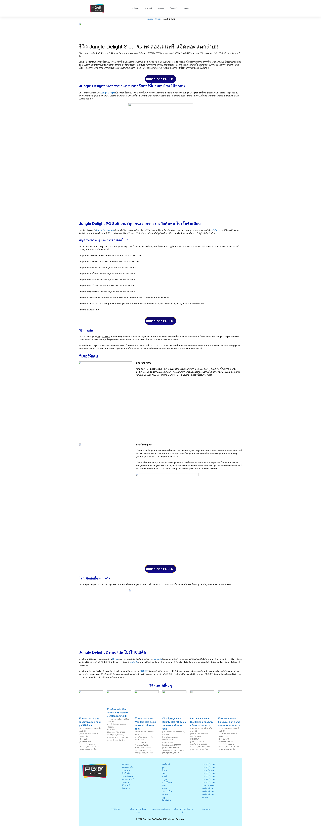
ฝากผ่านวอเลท (208, 785)
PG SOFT (144, 671)
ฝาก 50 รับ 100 (208, 773)
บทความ (185, 8)
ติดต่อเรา (126, 788)
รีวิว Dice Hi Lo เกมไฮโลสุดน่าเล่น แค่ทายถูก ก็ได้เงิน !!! (90, 722)
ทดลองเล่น (157, 659)
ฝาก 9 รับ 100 (208, 770)
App (163, 797)
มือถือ (214, 230)
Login (164, 779)
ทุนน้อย (205, 797)
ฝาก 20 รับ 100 (208, 767)
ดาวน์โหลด (167, 782)
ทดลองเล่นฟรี (128, 779)
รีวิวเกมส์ (173, 8)
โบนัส (164, 770)
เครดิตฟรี (148, 8)
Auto (164, 785)
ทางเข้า (165, 776)
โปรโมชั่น (134, 662)
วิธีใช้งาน (115, 809)
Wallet (164, 788)
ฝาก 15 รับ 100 (208, 782)
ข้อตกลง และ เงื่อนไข (160, 809)
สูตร (163, 767)
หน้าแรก (135, 8)
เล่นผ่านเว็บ (167, 791)
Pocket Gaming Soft (105, 230)
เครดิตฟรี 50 (207, 788)
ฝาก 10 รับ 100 (208, 764)
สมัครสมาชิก (127, 767)
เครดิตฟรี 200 (208, 794)
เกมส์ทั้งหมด (127, 776)
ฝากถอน (161, 8)
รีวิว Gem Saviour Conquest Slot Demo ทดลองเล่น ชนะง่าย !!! (229, 722)
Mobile (165, 794)
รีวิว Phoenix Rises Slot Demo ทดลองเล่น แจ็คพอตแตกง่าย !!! (201, 722)
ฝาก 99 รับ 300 (208, 779)
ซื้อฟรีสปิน (166, 800)
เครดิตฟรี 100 (208, 791)
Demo (115, 659)
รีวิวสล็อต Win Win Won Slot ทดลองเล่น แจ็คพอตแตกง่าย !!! (117, 712)
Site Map (206, 809)
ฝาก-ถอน (126, 770)
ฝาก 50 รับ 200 (208, 776)
